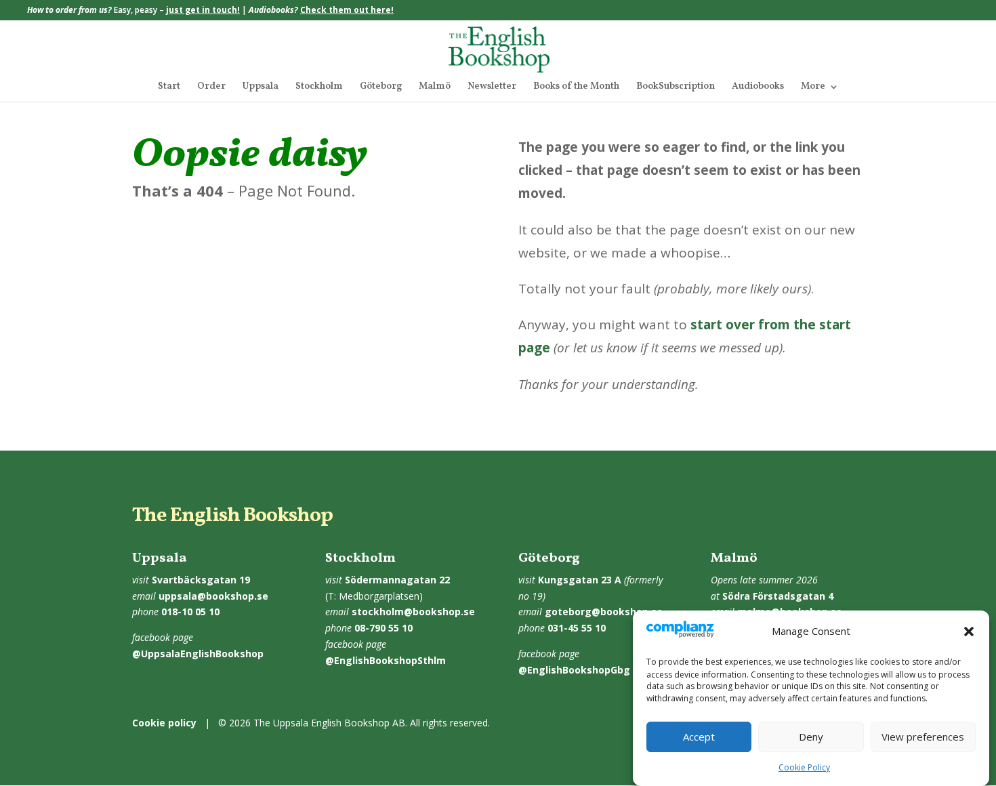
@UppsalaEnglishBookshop (198, 653)
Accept (699, 737)
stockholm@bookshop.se (413, 611)
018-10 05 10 (190, 611)
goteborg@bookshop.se (604, 611)
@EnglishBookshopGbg (574, 669)
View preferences (922, 737)
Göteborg (381, 87)
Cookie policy (164, 722)
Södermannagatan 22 (397, 579)
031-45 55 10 (576, 627)
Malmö (435, 87)
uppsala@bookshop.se (213, 596)
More (813, 87)
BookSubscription (675, 87)
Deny (811, 737)
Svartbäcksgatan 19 (201, 579)
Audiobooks (758, 87)
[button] (969, 631)
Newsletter (492, 87)
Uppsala (260, 87)
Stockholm (319, 87)
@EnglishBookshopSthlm (385, 660)
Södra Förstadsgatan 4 (777, 596)
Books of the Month (576, 87)
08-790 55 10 (383, 627)
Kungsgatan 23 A (579, 579)
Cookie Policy (804, 767)
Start (169, 87)
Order (211, 87)
